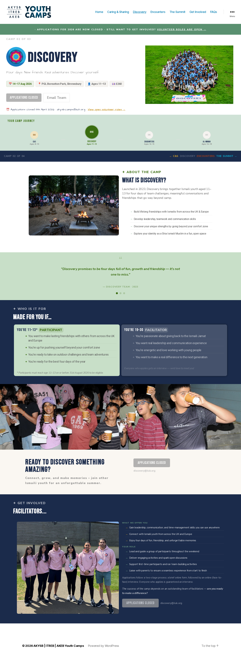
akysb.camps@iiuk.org (71, 109)
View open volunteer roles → (107, 109)
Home (99, 12)
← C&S (173, 156)
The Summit (177, 12)
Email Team (56, 97)
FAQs (213, 12)
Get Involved (198, 12)
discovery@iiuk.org (144, 470)
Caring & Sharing (118, 12)
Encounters (158, 12)
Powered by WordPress (103, 645)
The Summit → (226, 156)
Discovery (139, 12)
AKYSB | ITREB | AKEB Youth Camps (58, 645)
